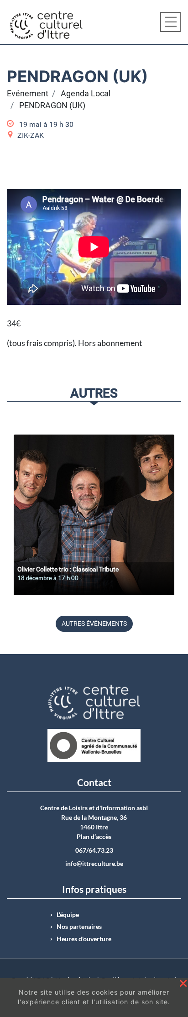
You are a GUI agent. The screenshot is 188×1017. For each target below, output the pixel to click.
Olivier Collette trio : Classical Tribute (68, 569)
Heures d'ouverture (84, 939)
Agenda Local (85, 93)
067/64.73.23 (94, 850)
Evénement (27, 93)
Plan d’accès (94, 836)
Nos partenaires (79, 926)
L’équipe (68, 914)
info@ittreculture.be (94, 863)
